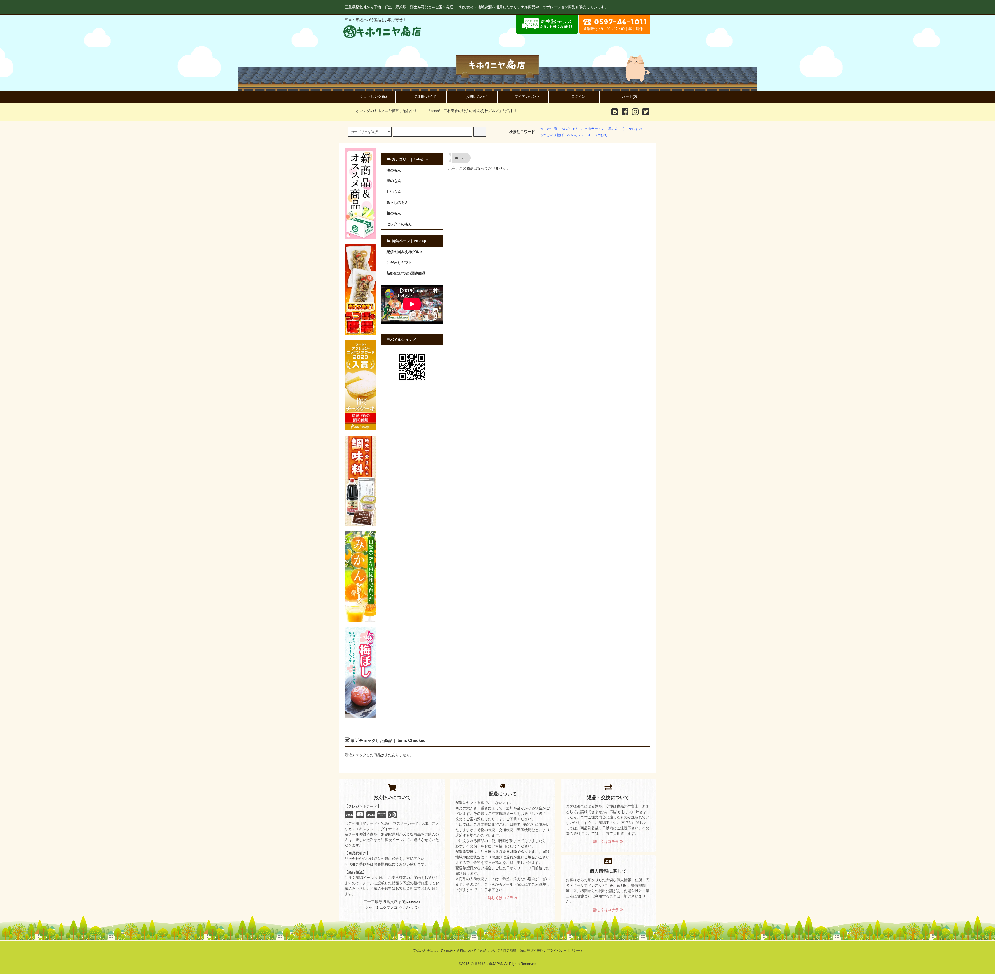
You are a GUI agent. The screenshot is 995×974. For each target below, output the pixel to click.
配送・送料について (461, 950)
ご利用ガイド (425, 96)
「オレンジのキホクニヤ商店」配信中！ (384, 111)
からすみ (635, 129)
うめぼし (601, 135)
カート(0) (629, 96)
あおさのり (568, 129)
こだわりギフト (399, 263)
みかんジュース (579, 135)
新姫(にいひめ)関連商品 (406, 273)
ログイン (578, 96)
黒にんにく (616, 129)
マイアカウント (527, 96)
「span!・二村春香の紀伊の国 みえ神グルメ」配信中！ (472, 111)
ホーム (460, 158)
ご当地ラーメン (593, 129)
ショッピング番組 (374, 96)
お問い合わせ (476, 96)
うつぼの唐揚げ (552, 135)
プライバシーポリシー (563, 950)
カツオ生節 (548, 129)
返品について (490, 950)
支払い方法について (428, 950)
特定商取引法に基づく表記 (523, 950)
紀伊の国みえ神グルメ (405, 252)
